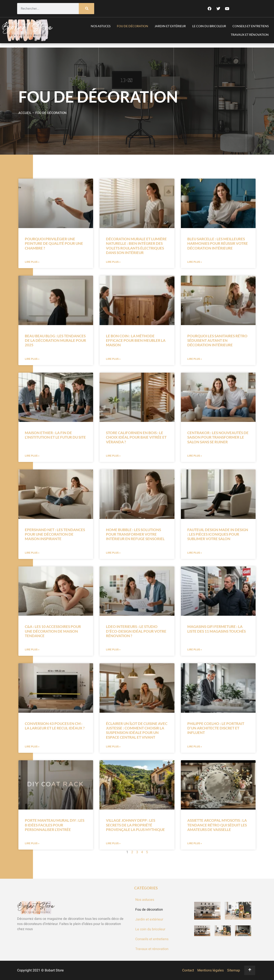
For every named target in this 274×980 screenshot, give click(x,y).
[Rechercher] (86, 8)
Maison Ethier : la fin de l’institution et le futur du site (55, 434)
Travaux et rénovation (250, 34)
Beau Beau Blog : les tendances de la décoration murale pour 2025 (55, 340)
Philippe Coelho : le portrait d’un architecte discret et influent (215, 728)
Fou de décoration (132, 26)
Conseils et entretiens (250, 26)
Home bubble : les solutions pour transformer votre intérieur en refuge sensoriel (135, 534)
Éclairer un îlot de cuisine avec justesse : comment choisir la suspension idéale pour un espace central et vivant (136, 730)
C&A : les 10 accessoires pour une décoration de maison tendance (53, 631)
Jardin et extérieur (170, 26)
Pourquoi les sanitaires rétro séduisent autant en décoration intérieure (217, 340)
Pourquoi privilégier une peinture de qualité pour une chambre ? (54, 243)
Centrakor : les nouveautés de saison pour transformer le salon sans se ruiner (218, 437)
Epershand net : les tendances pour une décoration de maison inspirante (55, 534)
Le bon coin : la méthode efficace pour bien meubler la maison (135, 340)
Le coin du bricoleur (209, 26)
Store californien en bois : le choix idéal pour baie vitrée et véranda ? (136, 437)
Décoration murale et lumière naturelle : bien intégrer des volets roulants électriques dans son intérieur (136, 246)
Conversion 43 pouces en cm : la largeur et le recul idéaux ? (55, 725)
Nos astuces (100, 26)
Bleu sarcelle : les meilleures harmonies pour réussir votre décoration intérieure (217, 243)
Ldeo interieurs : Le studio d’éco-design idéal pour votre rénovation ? (136, 631)
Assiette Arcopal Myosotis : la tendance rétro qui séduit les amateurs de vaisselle (217, 825)
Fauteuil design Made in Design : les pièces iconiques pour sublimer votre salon (217, 534)
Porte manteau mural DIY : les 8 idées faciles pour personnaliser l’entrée (54, 825)
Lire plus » (32, 262)
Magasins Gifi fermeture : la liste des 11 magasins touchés (216, 628)
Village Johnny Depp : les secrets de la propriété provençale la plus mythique (135, 825)
